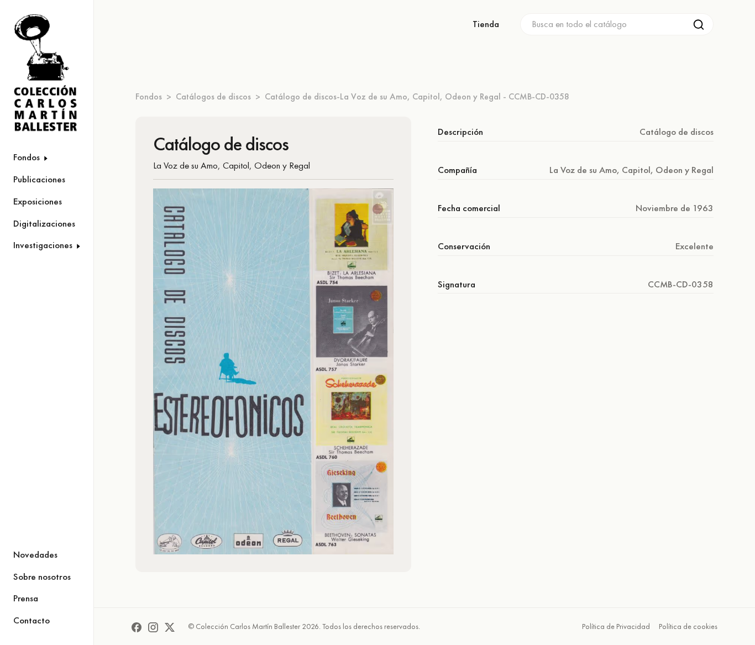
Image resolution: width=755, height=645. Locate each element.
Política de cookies (688, 626)
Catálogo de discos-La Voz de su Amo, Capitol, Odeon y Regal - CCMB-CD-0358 (417, 96)
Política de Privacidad (616, 626)
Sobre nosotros (42, 576)
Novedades (35, 554)
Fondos (148, 96)
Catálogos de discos (213, 96)
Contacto (31, 620)
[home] (40, 73)
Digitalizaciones (44, 223)
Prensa (25, 598)
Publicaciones (39, 179)
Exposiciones (37, 201)
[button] (46, 157)
